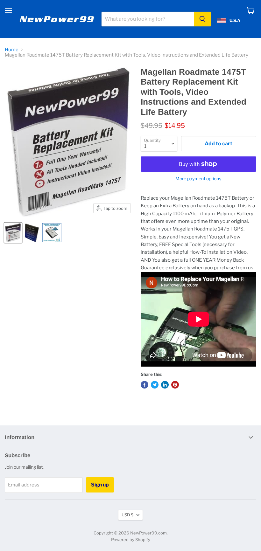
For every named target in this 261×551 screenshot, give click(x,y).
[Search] (202, 19)
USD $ (127, 514)
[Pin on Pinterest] (175, 385)
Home (11, 49)
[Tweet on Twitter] (155, 385)
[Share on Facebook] (144, 385)
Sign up (100, 485)
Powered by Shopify (130, 539)
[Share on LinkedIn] (165, 385)
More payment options (198, 178)
